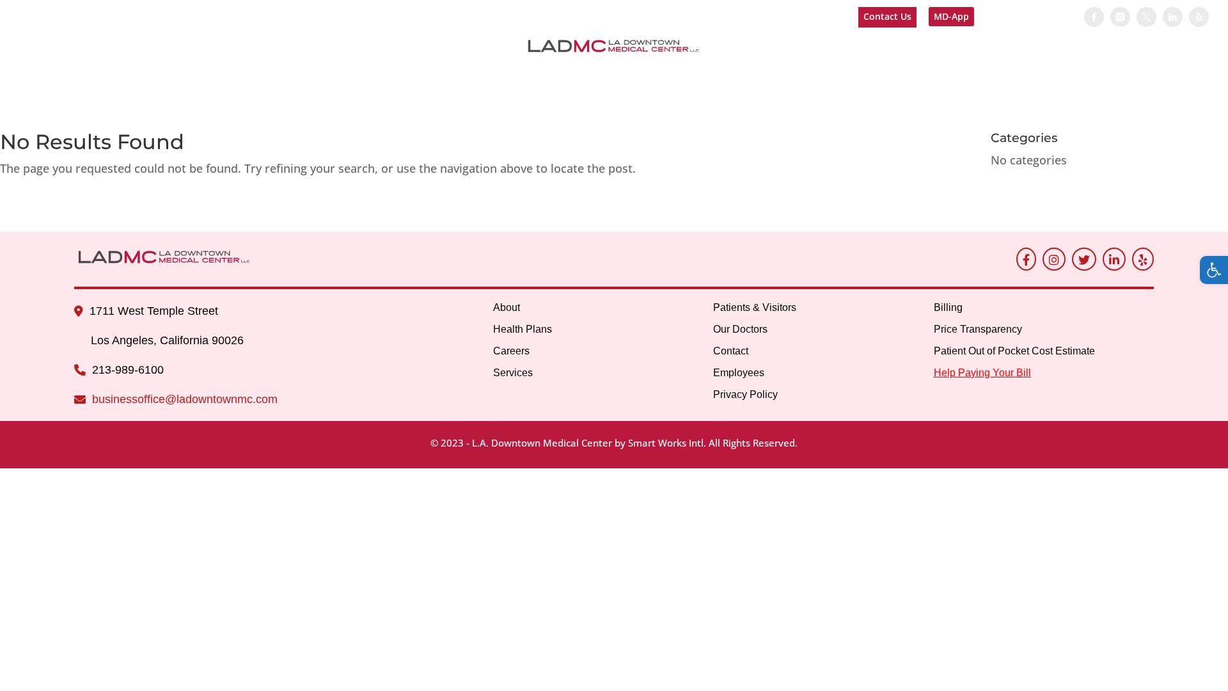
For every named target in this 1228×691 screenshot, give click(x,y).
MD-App (951, 16)
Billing (783, 76)
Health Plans (522, 329)
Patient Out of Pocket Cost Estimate (1014, 351)
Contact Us (887, 16)
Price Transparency (978, 329)
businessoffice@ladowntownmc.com (185, 399)
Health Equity (877, 76)
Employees (712, 76)
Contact (637, 76)
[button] (1214, 270)
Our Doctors (554, 76)
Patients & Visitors (438, 76)
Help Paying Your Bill (1032, 17)
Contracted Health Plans (153, 76)
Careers (273, 76)
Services (339, 76)
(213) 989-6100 (60, 16)
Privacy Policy (745, 394)
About (38, 76)
